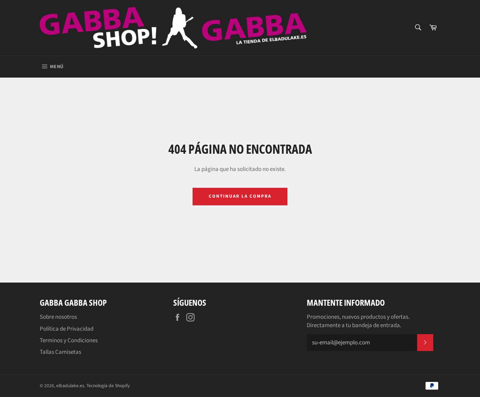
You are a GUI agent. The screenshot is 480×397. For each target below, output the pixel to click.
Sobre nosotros (58, 317)
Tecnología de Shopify (108, 385)
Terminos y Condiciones (69, 340)
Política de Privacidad (66, 329)
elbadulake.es (70, 385)
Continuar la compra (240, 196)
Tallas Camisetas (60, 352)
